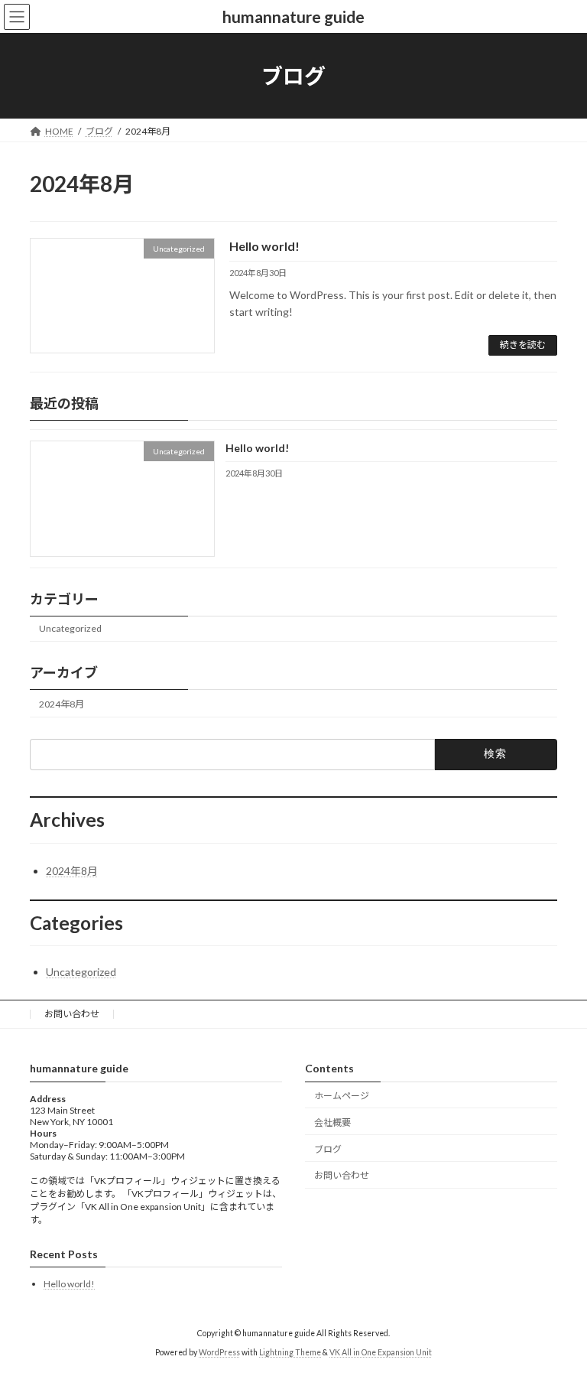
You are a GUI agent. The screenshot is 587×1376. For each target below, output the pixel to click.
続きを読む (523, 344)
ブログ (328, 1148)
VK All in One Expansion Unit (380, 1352)
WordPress (219, 1352)
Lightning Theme (290, 1352)
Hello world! (264, 246)
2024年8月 (61, 703)
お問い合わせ (71, 1014)
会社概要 (332, 1122)
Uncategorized (70, 628)
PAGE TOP (559, 1319)
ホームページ (341, 1095)
